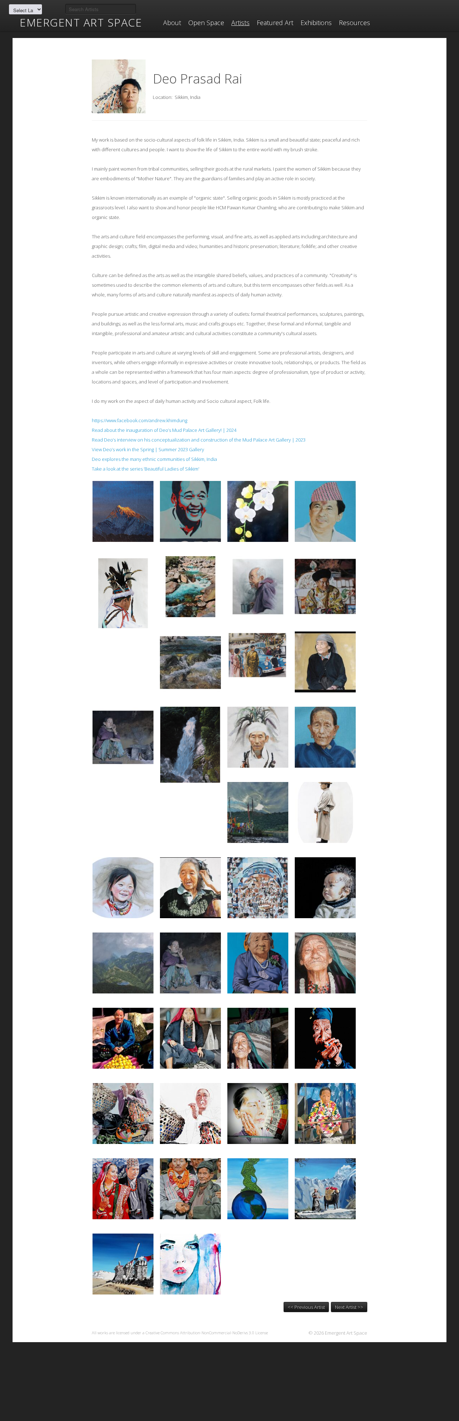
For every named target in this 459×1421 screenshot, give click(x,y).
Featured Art (275, 22)
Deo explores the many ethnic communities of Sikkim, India (154, 459)
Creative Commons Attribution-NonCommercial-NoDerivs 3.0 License (207, 1332)
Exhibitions (316, 22)
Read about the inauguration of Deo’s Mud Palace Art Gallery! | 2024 (164, 430)
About (172, 22)
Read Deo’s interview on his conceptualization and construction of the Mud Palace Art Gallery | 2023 (199, 440)
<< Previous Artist (306, 1307)
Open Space (206, 22)
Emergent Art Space (81, 22)
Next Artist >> (349, 1307)
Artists (240, 22)
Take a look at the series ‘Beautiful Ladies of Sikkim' (145, 469)
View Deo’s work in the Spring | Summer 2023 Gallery (148, 449)
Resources (354, 22)
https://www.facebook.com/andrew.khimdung (139, 420)
